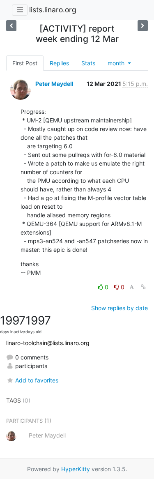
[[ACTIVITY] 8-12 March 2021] (11, 25)
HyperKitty (75, 468)
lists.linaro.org (52, 9)
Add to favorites (36, 380)
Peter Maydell (54, 83)
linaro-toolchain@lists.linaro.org (48, 342)
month (117, 63)
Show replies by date (119, 307)
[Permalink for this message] (143, 287)
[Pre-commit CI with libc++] (143, 25)
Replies (59, 63)
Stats (88, 63)
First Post (24, 63)
